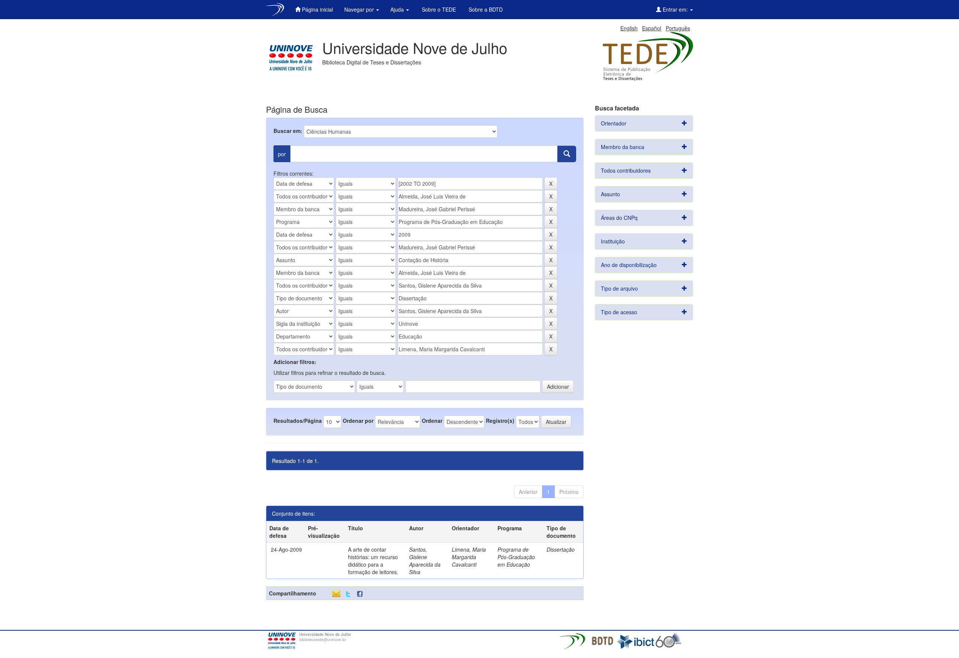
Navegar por (359, 9)
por (282, 154)
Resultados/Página (297, 420)
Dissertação (561, 549)
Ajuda (397, 9)
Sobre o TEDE (438, 9)
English (629, 28)
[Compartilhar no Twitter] (348, 594)
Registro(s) (500, 420)
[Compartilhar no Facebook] (361, 594)
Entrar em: (675, 9)
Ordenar (432, 420)
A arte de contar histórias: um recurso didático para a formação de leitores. (373, 561)
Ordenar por (358, 420)
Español (651, 28)
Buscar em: (287, 130)
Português (678, 28)
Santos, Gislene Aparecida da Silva (425, 561)
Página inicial (316, 9)
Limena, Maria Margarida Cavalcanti (469, 557)
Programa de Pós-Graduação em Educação (516, 557)
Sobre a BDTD (485, 9)
